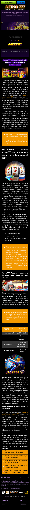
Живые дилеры (23, 504)
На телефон (8, 55)
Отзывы (3, 504)
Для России (5, 51)
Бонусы (23, 55)
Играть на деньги (5, 501)
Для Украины (14, 51)
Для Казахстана (23, 51)
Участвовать (15, 37)
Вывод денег (4, 503)
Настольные (22, 503)
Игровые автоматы (23, 501)
